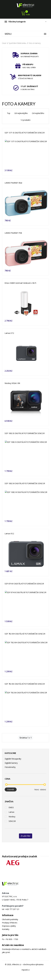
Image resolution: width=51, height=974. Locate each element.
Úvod (4, 43)
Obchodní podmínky (10, 919)
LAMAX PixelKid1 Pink (13, 233)
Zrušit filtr (25, 836)
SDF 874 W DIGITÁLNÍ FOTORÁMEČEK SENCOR (24, 583)
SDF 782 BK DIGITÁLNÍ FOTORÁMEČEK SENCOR (25, 684)
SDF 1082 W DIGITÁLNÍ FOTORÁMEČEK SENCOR (25, 483)
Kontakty (5, 929)
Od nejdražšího (38, 113)
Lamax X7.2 (9, 333)
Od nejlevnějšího (21, 113)
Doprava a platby (9, 926)
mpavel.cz (26, 970)
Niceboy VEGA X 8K (12, 383)
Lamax (11, 812)
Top (8, 113)
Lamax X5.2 (9, 533)
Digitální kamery (11, 763)
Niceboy (12, 816)
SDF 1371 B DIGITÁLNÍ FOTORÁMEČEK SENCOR (24, 132)
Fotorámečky (10, 767)
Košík (28, 14)
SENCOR (12, 821)
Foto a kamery (35, 43)
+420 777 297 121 (12, 909)
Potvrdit (10, 789)
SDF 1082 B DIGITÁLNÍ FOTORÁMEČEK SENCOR (24, 433)
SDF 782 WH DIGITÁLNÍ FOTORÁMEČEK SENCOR (25, 633)
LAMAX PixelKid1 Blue (13, 183)
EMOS (11, 807)
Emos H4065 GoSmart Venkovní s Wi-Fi (20, 283)
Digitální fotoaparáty (13, 759)
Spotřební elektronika (17, 43)
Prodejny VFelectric (9, 922)
